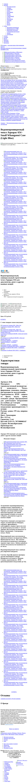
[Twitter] (3, 270)
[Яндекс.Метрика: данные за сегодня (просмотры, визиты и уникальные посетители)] (22, 761)
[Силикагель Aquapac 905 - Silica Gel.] (11, 329)
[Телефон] (4, 67)
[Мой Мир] (6, 270)
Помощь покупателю (9, 738)
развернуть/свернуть (9, 724)
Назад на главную (14, 728)
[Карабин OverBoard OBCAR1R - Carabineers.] (13, 350)
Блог (5, 741)
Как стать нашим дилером (11, 743)
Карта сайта (7, 746)
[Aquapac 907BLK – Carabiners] (9, 344)
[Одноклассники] (5, 270)
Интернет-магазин (9, 737)
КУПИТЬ (3, 319)
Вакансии (6, 745)
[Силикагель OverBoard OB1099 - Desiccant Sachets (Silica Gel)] (14, 339)
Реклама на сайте (8, 748)
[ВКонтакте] (1, 270)
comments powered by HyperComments (10, 698)
